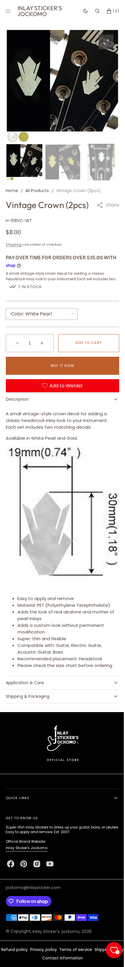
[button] (93, 11)
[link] (60, 743)
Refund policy (28, 949)
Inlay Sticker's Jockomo (26, 847)
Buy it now (60, 369)
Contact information (76, 958)
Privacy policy (57, 949)
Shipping (14, 243)
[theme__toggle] (81, 11)
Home (12, 189)
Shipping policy (38, 958)
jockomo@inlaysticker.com (33, 887)
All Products (37, 189)
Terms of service (89, 949)
